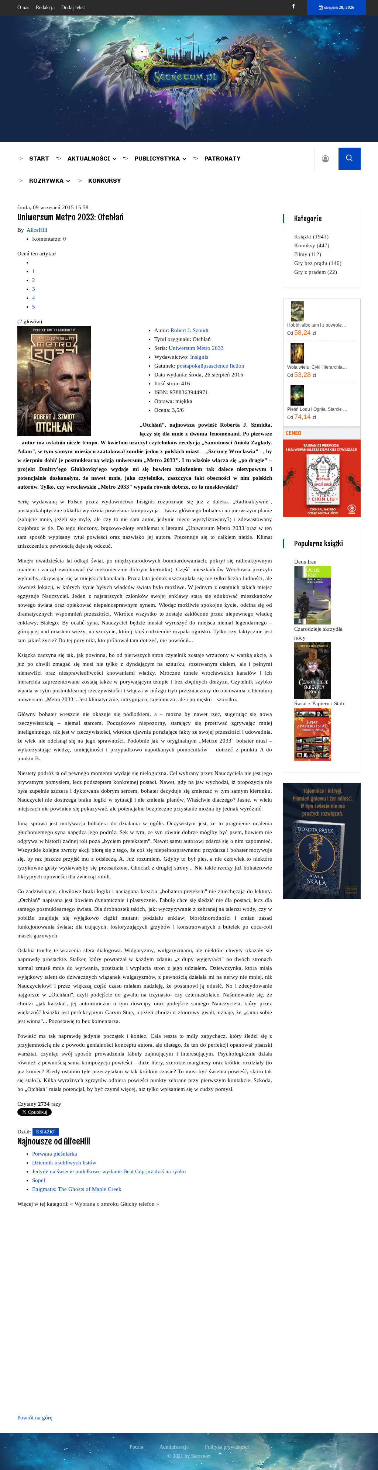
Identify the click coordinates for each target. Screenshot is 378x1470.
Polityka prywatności (227, 1447)
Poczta (136, 1447)
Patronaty (222, 158)
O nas (23, 7)
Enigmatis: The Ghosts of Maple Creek (76, 1189)
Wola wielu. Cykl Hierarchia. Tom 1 (317, 367)
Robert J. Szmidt (190, 330)
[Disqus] (144, 1309)
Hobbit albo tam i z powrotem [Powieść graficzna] (317, 325)
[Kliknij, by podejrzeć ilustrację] (54, 380)
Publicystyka (157, 158)
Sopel (38, 1180)
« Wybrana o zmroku (95, 1204)
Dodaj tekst (73, 7)
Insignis (199, 357)
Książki (45, 1132)
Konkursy (104, 180)
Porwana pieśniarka (54, 1154)
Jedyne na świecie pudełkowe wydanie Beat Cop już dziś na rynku (109, 1171)
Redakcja (45, 7)
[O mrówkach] (322, 478)
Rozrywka (46, 180)
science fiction (227, 366)
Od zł (301, 332)
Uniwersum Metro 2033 (196, 348)
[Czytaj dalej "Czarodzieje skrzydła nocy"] (312, 670)
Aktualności (89, 158)
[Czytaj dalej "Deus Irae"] (312, 595)
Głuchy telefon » (139, 1204)
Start (39, 158)
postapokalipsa (194, 366)
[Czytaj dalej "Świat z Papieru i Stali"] (312, 734)
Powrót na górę (34, 1418)
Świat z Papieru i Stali (319, 703)
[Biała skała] (322, 840)
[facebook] (293, 6)
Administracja (174, 1447)
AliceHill (37, 230)
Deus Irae (305, 562)
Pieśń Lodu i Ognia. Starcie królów (317, 409)
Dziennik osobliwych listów (64, 1163)
